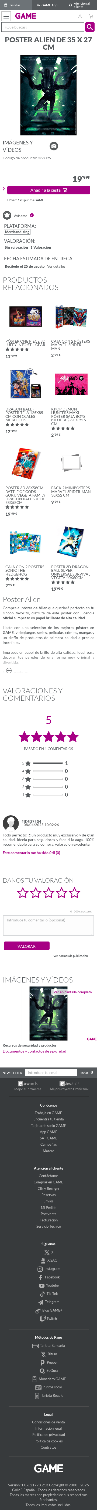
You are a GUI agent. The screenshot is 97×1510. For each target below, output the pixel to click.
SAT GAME (48, 1138)
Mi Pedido (48, 1207)
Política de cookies (48, 1441)
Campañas (48, 1144)
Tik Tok (52, 1293)
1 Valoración (40, 247)
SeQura (52, 1370)
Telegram (52, 1302)
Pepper (52, 1362)
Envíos (48, 1201)
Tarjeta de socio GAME (48, 1125)
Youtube (52, 1285)
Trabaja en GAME (48, 1113)
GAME (25, 16)
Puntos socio (52, 1387)
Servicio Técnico (48, 1226)
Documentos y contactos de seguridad (34, 1051)
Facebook (52, 1277)
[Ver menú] (6, 16)
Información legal (48, 1428)
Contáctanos (48, 1176)
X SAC (52, 1260)
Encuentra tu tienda (48, 1119)
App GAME (48, 1132)
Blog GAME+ (52, 1310)
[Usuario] (80, 16)
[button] (90, 27)
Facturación (49, 1220)
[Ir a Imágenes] (54, 146)
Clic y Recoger (49, 1188)
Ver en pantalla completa (73, 992)
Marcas (48, 1151)
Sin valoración (16, 247)
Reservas (48, 1195)
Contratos (48, 1447)
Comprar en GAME (48, 1182)
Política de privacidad (48, 1434)
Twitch (51, 1318)
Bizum (52, 1354)
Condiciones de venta (48, 1422)
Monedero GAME (52, 1379)
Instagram (52, 1268)
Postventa (49, 1214)
